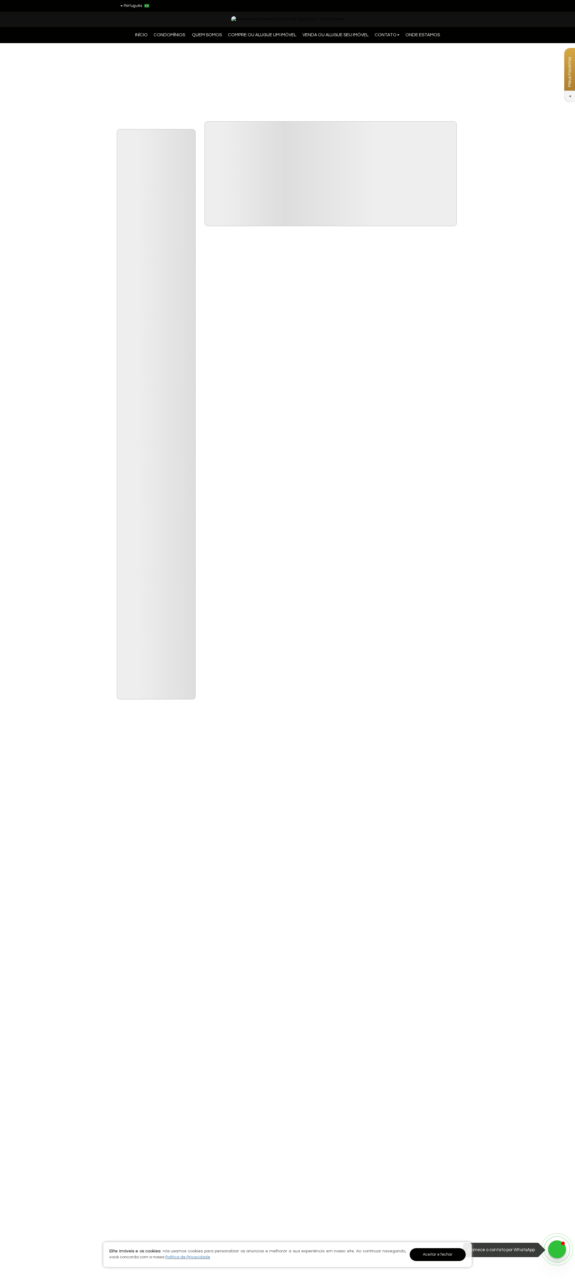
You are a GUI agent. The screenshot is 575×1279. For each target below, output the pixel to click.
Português (133, 6)
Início (141, 35)
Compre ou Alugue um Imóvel (262, 35)
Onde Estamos (422, 35)
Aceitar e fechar (438, 1254)
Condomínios (170, 35)
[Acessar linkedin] (442, 5)
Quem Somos (207, 35)
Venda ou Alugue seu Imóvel (335, 35)
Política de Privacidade (187, 1257)
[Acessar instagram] (453, 5)
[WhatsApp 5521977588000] (557, 1249)
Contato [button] (386, 35)
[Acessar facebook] (431, 5)
